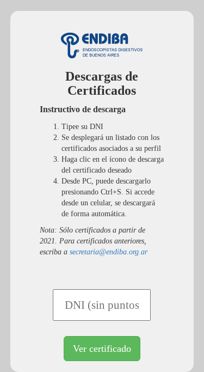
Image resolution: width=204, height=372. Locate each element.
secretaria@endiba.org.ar (108, 252)
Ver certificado (102, 348)
